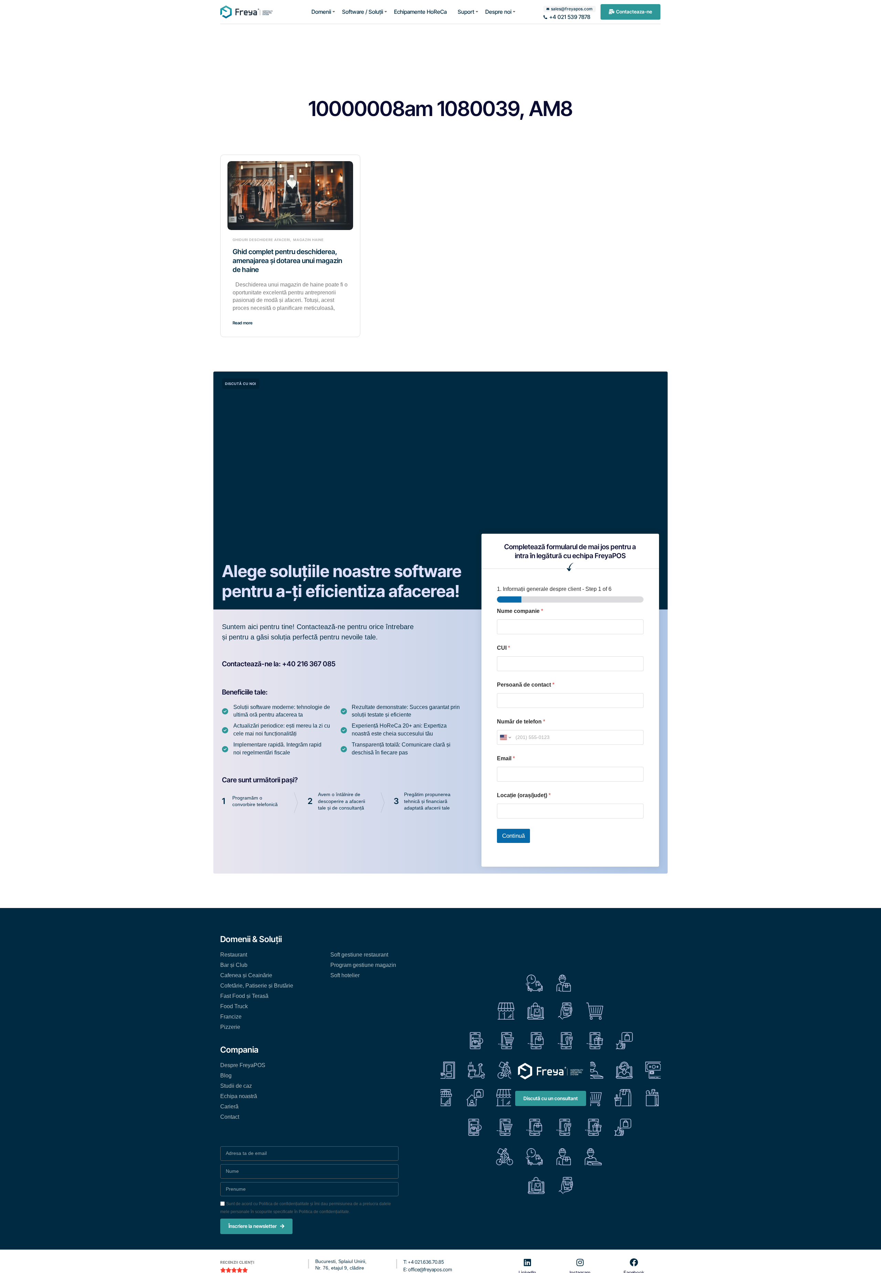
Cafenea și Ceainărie (246, 975)
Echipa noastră (238, 1096)
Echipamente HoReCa (420, 11)
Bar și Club (233, 965)
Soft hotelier (345, 975)
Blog (226, 1075)
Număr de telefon (521, 721)
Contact (229, 1117)
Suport (466, 11)
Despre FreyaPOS (242, 1065)
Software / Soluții (362, 11)
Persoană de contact (525, 685)
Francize (231, 1017)
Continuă (513, 836)
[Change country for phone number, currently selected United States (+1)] (505, 737)
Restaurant (233, 955)
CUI (503, 648)
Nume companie (520, 611)
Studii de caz (236, 1086)
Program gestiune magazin (363, 965)
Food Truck (234, 1006)
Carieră (229, 1106)
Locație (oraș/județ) (524, 795)
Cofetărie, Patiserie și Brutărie (256, 986)
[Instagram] (580, 1262)
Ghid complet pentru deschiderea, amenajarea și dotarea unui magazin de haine (287, 261)
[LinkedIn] (527, 1262)
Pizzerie (230, 1027)
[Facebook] (634, 1262)
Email (506, 758)
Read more (243, 322)
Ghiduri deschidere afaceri (261, 240)
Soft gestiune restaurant (359, 955)
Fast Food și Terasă (244, 996)
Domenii (321, 11)
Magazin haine (308, 240)
